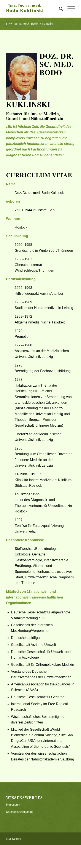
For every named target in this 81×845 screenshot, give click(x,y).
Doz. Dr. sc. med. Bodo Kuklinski (29, 23)
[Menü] (69, 9)
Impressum (13, 804)
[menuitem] (59, 9)
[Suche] (59, 9)
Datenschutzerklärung (19, 811)
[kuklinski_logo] (33, 9)
